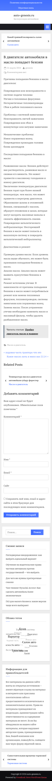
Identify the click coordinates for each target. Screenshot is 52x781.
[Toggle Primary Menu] (47, 27)
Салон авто (13, 44)
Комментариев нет (16, 72)
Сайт (6, 485)
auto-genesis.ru (24, 15)
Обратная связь (26, 8)
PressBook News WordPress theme (31, 777)
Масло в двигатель (16, 345)
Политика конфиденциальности (26, 2)
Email (8, 472)
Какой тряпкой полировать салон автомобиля (24, 39)
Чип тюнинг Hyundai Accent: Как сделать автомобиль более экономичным (23, 591)
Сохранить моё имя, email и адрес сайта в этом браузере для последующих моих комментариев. (24, 502)
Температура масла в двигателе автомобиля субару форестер (25, 378)
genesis (29, 67)
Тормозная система (17, 763)
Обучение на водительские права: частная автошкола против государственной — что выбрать (24, 568)
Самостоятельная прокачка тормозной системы (27, 757)
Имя (7, 459)
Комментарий (13, 416)
